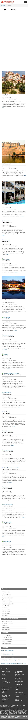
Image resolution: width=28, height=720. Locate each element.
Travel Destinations (6, 671)
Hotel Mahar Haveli (7, 524)
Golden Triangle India (6, 594)
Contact (1, 706)
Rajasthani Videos (19, 681)
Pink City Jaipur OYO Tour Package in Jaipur (10, 660)
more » (3, 107)
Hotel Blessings (6, 413)
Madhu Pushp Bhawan (8, 336)
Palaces (3, 674)
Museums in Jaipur (6, 629)
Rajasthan (3, 5)
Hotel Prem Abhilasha (7, 506)
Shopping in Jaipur (6, 609)
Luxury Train (4, 681)
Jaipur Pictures (5, 615)
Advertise (23, 705)
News (5, 706)
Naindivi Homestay (7, 394)
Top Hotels (4, 692)
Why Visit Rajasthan (19, 671)
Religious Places (5, 680)
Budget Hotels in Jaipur (7, 635)
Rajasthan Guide (5, 699)
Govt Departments (19, 692)
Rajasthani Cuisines (19, 680)
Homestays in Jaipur (6, 643)
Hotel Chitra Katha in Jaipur (7, 650)
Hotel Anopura (6, 300)
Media (3, 701)
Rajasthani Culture (19, 677)
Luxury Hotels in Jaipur (7, 639)
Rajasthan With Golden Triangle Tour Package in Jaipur (13, 663)
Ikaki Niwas (5, 356)
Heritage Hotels (18, 682)
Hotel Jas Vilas (6, 205)
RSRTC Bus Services (6, 696)
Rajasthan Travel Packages (20, 693)
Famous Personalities (6, 698)
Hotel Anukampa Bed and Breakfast (11, 469)
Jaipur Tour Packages (6, 596)
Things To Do (4, 691)
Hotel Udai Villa (6, 319)
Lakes (3, 677)
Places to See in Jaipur (6, 621)
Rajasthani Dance (18, 678)
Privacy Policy (12, 706)
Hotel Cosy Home (6, 164)
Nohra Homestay (6, 543)
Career (7, 706)
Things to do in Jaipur (6, 599)
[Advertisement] (14, 26)
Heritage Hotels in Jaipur (7, 641)
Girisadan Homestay (7, 488)
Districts (16, 689)
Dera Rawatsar (6, 260)
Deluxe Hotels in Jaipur (7, 637)
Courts (16, 691)
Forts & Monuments (6, 672)
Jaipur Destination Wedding (8, 603)
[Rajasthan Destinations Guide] (7, 2)
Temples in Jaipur (5, 627)
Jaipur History (5, 607)
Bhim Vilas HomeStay (7, 432)
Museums (4, 675)
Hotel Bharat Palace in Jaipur (7, 654)
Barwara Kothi (5, 241)
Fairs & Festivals (18, 672)
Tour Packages (5, 693)
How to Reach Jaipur (6, 605)
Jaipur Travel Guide (6, 592)
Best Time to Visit (5, 689)
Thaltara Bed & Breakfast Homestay (11, 375)
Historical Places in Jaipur (7, 623)
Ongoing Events (18, 684)
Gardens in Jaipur (5, 625)
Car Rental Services (6, 695)
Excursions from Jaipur (7, 601)
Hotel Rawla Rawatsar (7, 451)
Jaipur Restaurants (6, 611)
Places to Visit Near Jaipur (7, 597)
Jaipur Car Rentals (6, 613)
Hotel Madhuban (6, 95)
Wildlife (3, 678)
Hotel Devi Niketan (7, 222)
